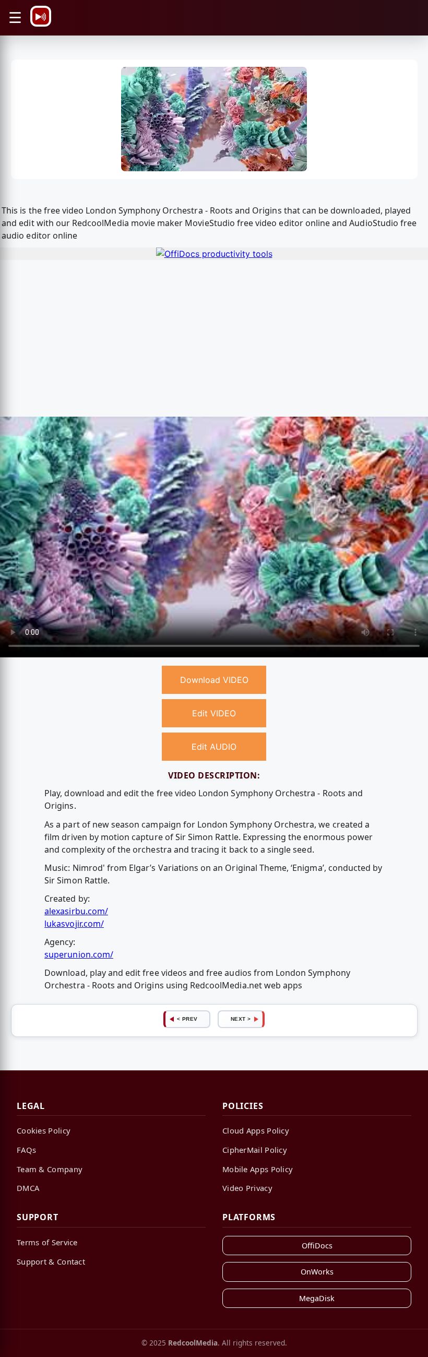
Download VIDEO (214, 680)
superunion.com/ (78, 954)
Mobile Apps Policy (257, 1169)
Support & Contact (51, 1261)
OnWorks (317, 1272)
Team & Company (49, 1169)
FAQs (26, 1149)
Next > (241, 1019)
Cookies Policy (43, 1130)
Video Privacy (247, 1188)
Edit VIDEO (214, 713)
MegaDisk (317, 1298)
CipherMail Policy (254, 1149)
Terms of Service (47, 1242)
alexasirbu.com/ (76, 911)
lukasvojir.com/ (74, 923)
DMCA (28, 1188)
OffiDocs (317, 1245)
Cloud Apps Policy (255, 1130)
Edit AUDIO (214, 746)
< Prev (187, 1019)
